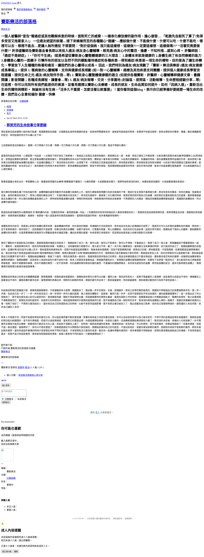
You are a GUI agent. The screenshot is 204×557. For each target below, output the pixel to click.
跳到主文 (5, 29)
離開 (16, 551)
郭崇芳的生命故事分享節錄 (27, 125)
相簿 (9, 106)
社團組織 (23, 101)
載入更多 (5, 385)
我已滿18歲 (6, 551)
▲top (3, 380)
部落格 (10, 110)
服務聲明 (128, 518)
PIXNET (81, 518)
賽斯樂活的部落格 (19, 21)
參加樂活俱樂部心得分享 (30, 375)
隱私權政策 (117, 518)
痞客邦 (21, 367)
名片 (9, 113)
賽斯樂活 (5, 351)
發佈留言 (5, 402)
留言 (27, 367)
